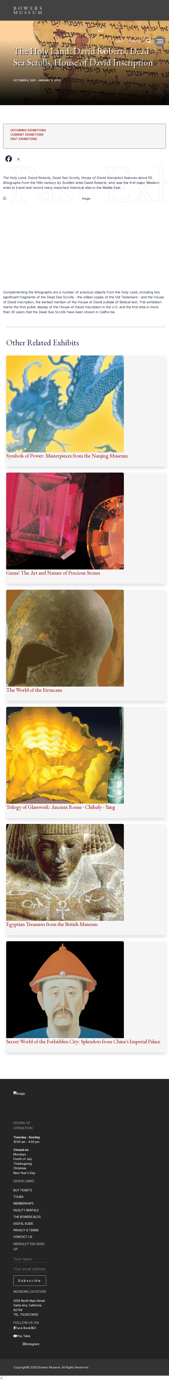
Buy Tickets (22, 1190)
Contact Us (22, 1237)
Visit (119, 41)
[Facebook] (8, 158)
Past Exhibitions (24, 139)
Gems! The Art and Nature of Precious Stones (53, 572)
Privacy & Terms (26, 1230)
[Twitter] (18, 158)
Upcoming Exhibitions (28, 130)
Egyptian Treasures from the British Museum (52, 924)
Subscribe (29, 1281)
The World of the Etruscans (34, 689)
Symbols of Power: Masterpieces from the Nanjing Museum (67, 455)
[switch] (3, 1377)
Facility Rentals (26, 1210)
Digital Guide (23, 1223)
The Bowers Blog (27, 1217)
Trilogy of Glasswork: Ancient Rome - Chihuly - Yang (60, 806)
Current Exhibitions (27, 134)
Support (135, 41)
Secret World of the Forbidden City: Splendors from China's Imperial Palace (83, 1041)
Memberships (23, 1203)
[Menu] (159, 41)
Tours (18, 1197)
